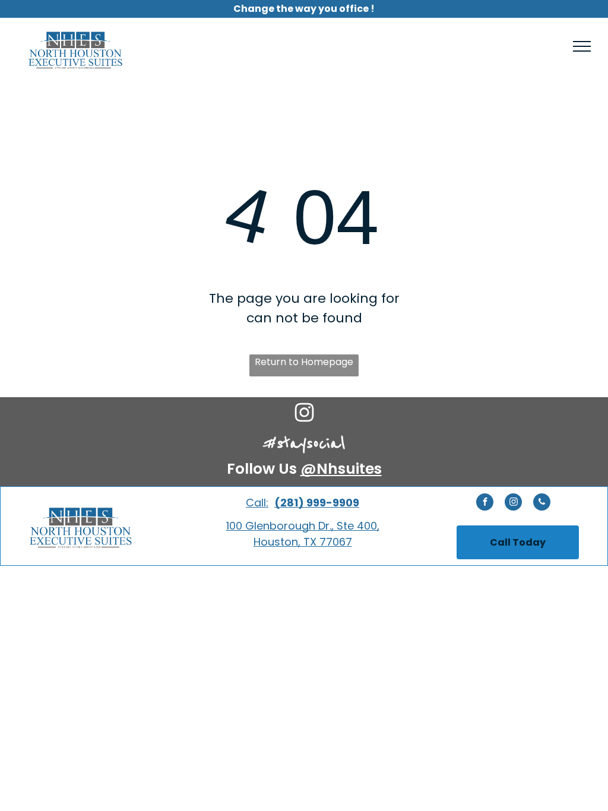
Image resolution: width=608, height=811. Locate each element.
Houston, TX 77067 (303, 541)
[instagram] (513, 503)
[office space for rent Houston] (304, 420)
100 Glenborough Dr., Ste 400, (302, 525)
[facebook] (484, 503)
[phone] (541, 503)
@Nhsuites (341, 468)
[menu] (581, 46)
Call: (257, 502)
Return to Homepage (304, 362)
